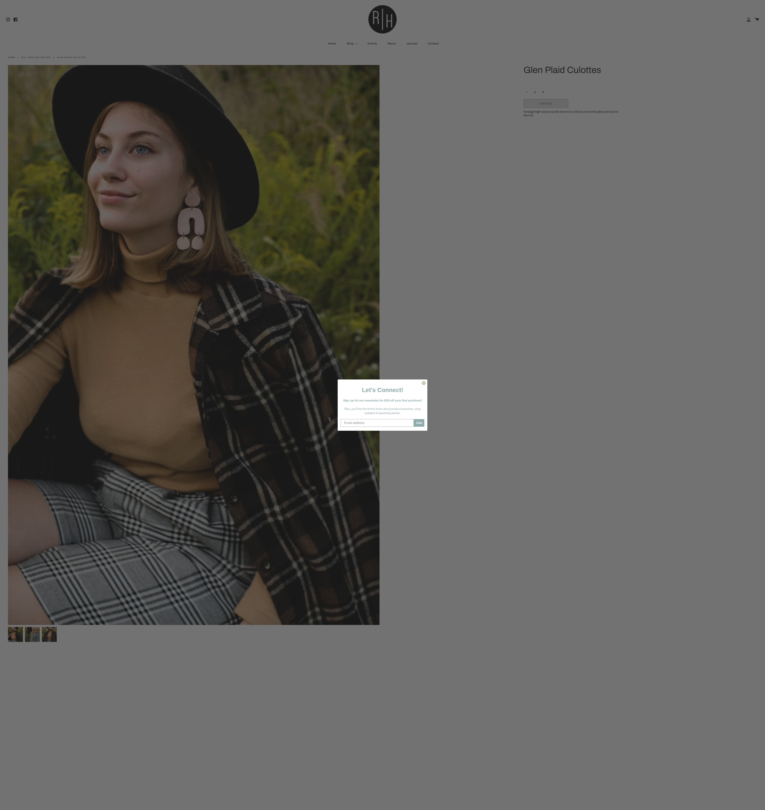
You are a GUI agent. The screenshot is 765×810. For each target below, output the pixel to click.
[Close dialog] (424, 383)
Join (419, 423)
